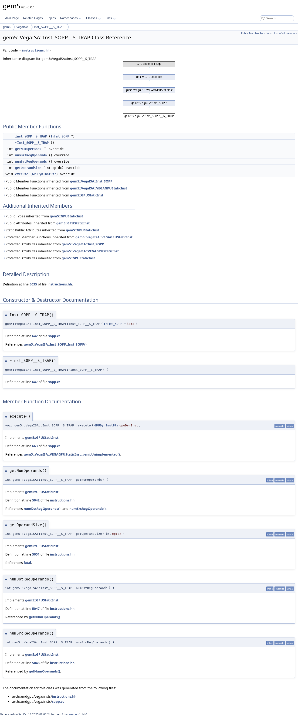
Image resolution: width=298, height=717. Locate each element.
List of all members (285, 33)
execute (21, 174)
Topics (51, 18)
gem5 (6, 27)
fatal (27, 562)
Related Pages (33, 18)
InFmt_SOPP (60, 136)
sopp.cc (54, 336)
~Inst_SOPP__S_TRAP (32, 142)
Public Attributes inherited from (48, 223)
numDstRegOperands (31, 155)
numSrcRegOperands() (87, 508)
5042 (36, 500)
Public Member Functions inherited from (59, 181)
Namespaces (69, 18)
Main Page (11, 18)
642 (35, 336)
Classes (91, 18)
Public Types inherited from (44, 216)
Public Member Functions (256, 33)
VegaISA (22, 27)
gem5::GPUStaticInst (86, 195)
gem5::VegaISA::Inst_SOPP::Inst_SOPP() (55, 344)
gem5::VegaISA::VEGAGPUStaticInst (98, 188)
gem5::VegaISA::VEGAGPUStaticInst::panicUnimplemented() (72, 454)
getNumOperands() (44, 617)
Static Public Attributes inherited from (52, 230)
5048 (36, 663)
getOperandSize (28, 168)
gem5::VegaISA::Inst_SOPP (91, 181)
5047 (36, 608)
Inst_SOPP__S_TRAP (49, 27)
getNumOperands (28, 149)
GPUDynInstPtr (44, 174)
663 (35, 446)
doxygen (73, 714)
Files (108, 18)
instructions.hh (35, 50)
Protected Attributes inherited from (55, 244)
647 (35, 382)
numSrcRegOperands (31, 161)
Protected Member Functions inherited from (69, 237)
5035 (33, 284)
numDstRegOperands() (42, 508)
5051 (36, 554)
